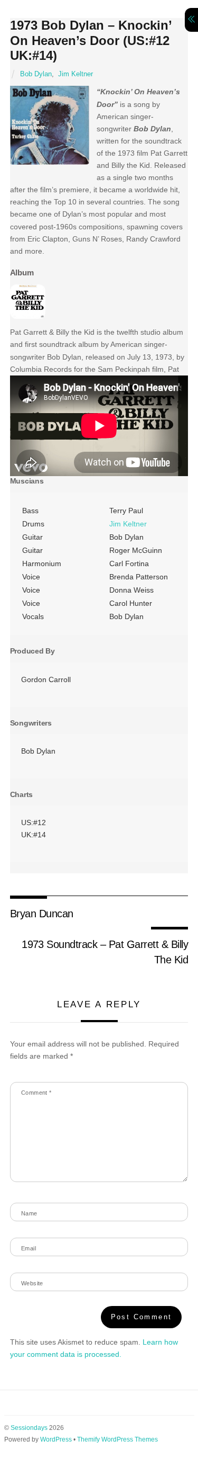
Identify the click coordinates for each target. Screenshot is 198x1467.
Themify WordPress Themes (117, 1439)
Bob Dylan (36, 74)
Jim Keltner (75, 74)
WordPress (56, 1439)
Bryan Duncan (41, 913)
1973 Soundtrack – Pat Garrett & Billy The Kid (105, 951)
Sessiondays (29, 1428)
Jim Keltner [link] (128, 524)
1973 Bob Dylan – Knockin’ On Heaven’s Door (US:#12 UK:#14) (91, 40)
